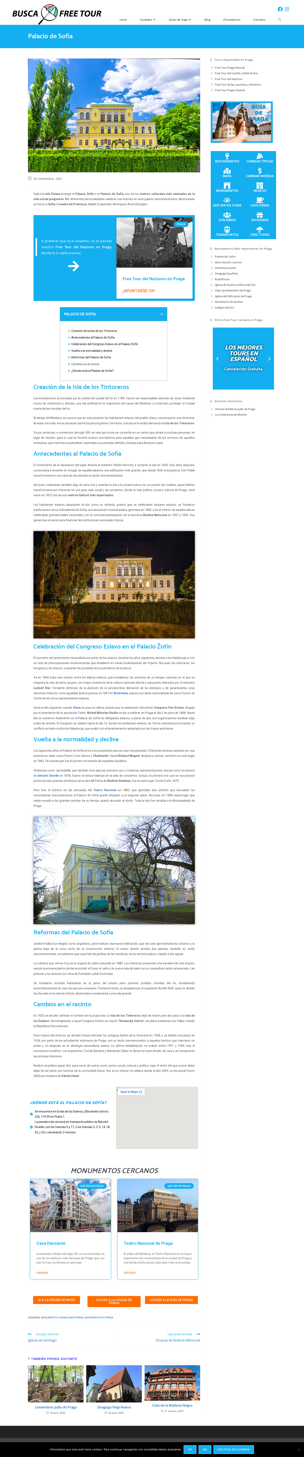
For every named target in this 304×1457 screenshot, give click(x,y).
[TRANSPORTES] (227, 230)
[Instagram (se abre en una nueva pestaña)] (287, 9)
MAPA (227, 176)
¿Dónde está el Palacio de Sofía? (92, 370)
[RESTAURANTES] (227, 156)
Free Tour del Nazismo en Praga (154, 278)
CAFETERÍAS (259, 205)
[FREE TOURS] (260, 230)
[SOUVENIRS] (260, 215)
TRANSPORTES (227, 235)
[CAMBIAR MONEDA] (260, 171)
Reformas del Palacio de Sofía (91, 357)
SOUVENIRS (259, 220)
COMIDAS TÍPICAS (260, 161)
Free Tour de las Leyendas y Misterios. (238, 84)
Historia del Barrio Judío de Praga (235, 409)
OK (190, 1449)
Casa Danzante (51, 1243)
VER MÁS (243, 378)
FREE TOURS (259, 235)
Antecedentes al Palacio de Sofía (93, 337)
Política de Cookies (234, 1449)
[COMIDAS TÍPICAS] (260, 156)
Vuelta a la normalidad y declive (91, 350)
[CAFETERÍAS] (260, 200)
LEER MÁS (42, 1272)
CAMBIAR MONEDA (260, 176)
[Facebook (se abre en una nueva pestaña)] (280, 9)
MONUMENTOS (227, 191)
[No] (299, 1449)
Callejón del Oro (224, 307)
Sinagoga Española (226, 273)
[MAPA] (227, 171)
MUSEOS (260, 191)
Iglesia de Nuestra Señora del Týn (235, 285)
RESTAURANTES (227, 161)
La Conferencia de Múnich (231, 414)
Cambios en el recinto (85, 364)
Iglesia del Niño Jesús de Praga (233, 296)
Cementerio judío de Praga (56, 1407)
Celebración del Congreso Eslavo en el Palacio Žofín (104, 344)
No (205, 1449)
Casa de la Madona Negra (172, 1405)
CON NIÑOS (227, 220)
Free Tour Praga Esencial (230, 67)
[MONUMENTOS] (227, 185)
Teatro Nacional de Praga (148, 1243)
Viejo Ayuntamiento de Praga (233, 290)
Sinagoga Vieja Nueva (114, 1407)
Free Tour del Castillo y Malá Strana (236, 73)
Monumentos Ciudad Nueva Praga (62, 1317)
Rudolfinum (222, 279)
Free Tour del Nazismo (228, 79)
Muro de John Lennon (228, 262)
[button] (161, 314)
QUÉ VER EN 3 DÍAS (227, 205)
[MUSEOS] (260, 185)
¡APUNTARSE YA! (139, 290)
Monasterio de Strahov (229, 302)
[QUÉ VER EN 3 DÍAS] (227, 200)
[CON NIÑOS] (227, 215)
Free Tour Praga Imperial (230, 90)
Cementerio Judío (225, 268)
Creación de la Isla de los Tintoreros (94, 331)
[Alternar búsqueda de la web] (279, 19)
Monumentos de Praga (99, 1317)
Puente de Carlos (225, 256)
